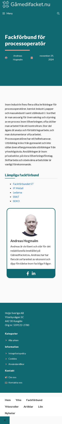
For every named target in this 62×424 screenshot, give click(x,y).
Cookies (12, 358)
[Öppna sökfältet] (58, 13)
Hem (8, 399)
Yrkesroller (12, 406)
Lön (40, 406)
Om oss (12, 377)
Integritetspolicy (17, 353)
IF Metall (18, 188)
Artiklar (28, 406)
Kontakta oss (15, 382)
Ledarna (17, 192)
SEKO (16, 200)
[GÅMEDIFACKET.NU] (26, 4)
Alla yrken (13, 340)
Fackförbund (34, 399)
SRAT (16, 196)
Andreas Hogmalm (24, 241)
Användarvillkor (16, 364)
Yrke (18, 399)
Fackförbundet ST (23, 183)
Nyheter (10, 413)
